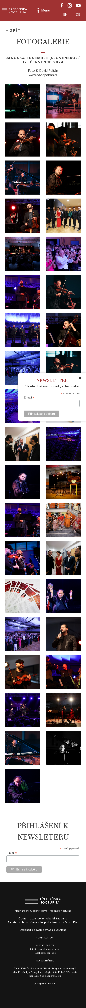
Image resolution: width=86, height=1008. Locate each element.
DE (78, 14)
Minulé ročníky (21, 972)
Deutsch (51, 983)
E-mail (29, 397)
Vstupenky (68, 968)
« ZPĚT (13, 30)
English (41, 983)
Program (56, 968)
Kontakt (33, 975)
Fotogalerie (37, 972)
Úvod (47, 968)
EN (65, 14)
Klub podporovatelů (50, 975)
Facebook (39, 952)
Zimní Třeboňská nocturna (28, 968)
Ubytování (50, 972)
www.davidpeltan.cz (43, 75)
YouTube (51, 952)
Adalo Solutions (57, 930)
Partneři (71, 972)
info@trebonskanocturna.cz (44, 949)
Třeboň (61, 972)
